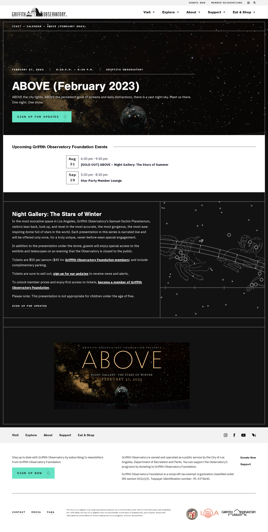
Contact (18, 512)
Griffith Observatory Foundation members (97, 260)
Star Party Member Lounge (101, 180)
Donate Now (197, 3)
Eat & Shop (242, 12)
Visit (147, 12)
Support (214, 12)
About (191, 12)
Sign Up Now (29, 473)
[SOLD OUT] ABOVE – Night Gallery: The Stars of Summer (124, 164)
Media (36, 512)
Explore (168, 12)
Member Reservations (226, 3)
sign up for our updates (70, 274)
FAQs (50, 512)
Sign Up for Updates (38, 116)
